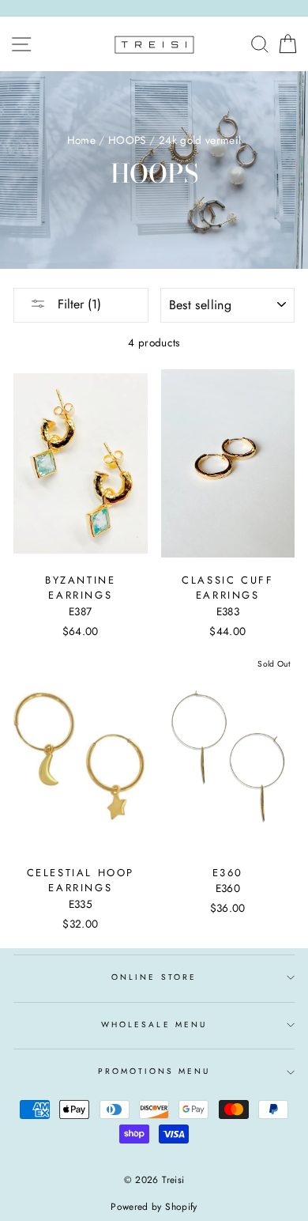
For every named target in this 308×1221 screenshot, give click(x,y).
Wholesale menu (154, 1024)
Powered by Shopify (154, 1207)
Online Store (154, 977)
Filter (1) (77, 304)
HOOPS (127, 140)
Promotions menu (154, 1071)
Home (81, 140)
